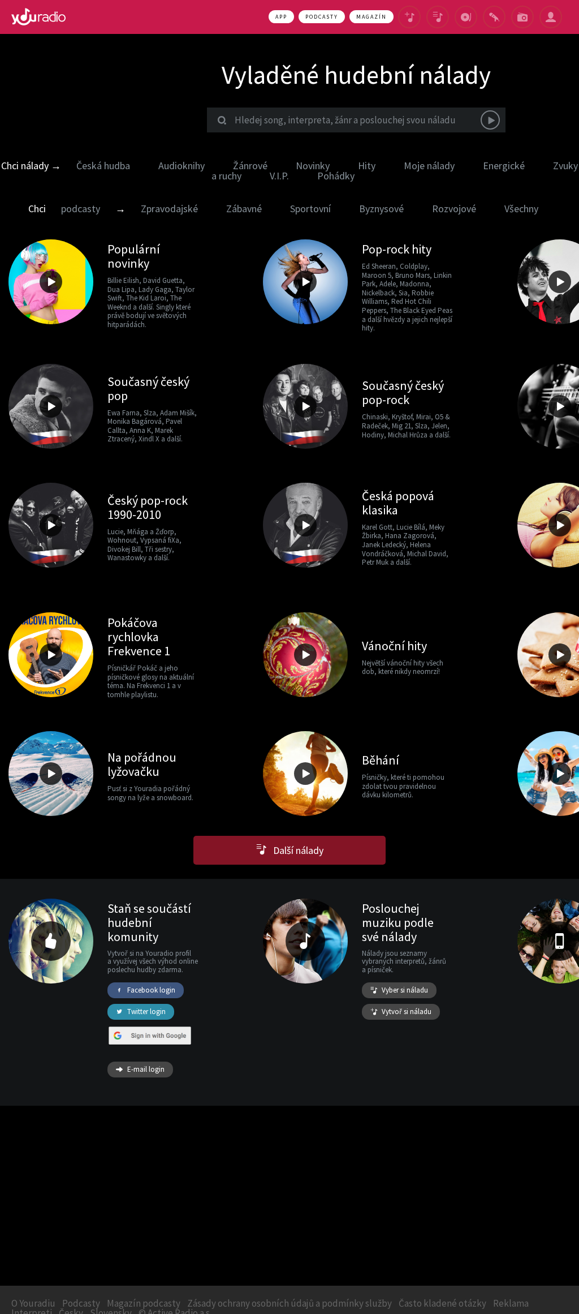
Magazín (371, 16)
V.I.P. (279, 175)
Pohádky (336, 175)
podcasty (80, 208)
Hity (366, 165)
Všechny (521, 208)
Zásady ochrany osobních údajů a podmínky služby (289, 1303)
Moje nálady (429, 165)
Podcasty (321, 16)
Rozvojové (454, 208)
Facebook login (151, 990)
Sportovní (310, 208)
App (281, 16)
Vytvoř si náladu (406, 1011)
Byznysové (381, 208)
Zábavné (244, 208)
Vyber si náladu (405, 990)
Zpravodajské (169, 208)
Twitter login (146, 1011)
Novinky (313, 165)
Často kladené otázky (442, 1303)
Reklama (511, 1303)
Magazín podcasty (143, 1303)
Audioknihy (181, 165)
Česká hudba (103, 165)
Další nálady (294, 850)
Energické (504, 165)
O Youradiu (33, 1303)
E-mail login (146, 1069)
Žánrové (250, 165)
